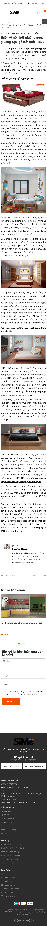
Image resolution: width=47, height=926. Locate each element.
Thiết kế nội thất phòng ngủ (12, 844)
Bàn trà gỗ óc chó (8, 896)
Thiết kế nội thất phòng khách (12, 848)
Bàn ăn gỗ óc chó (8, 885)
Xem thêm (5, 635)
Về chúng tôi (6, 811)
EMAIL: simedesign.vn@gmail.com (15, 787)
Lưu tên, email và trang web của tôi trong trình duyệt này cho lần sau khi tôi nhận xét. (24, 692)
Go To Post (36, 575)
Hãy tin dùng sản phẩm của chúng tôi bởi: (22, 622)
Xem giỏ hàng (6, 826)
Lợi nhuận (5, 814)
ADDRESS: (5, 791)
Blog (9, 22)
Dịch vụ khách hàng (9, 818)
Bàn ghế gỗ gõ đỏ (8, 877)
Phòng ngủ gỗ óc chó (9, 859)
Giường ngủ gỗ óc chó (10, 888)
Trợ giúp (4, 833)
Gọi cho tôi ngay (33, 766)
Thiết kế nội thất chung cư (11, 851)
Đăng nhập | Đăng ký (38, 3)
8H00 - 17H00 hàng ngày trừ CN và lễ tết (18, 802)
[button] (19, 643)
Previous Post (11, 575)
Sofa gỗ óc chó (7, 874)
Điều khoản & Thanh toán (11, 822)
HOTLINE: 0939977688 (9, 784)
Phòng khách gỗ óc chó (10, 863)
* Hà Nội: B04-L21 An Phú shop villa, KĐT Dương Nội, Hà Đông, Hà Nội (22, 795)
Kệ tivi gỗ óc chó (7, 892)
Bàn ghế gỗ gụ (7, 881)
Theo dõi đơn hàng (8, 829)
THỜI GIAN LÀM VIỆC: (9, 799)
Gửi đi (9, 701)
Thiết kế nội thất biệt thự (10, 855)
